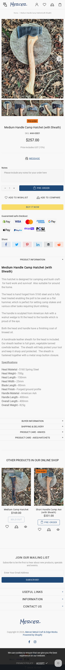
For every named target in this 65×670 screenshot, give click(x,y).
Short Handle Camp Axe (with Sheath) (49, 511)
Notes (4, 168)
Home (16, 13)
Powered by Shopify (32, 635)
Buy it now (32, 207)
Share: (5, 239)
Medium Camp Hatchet (16, 509)
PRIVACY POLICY (24, 663)
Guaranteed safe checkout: (15, 216)
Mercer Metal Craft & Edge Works (20, 4)
